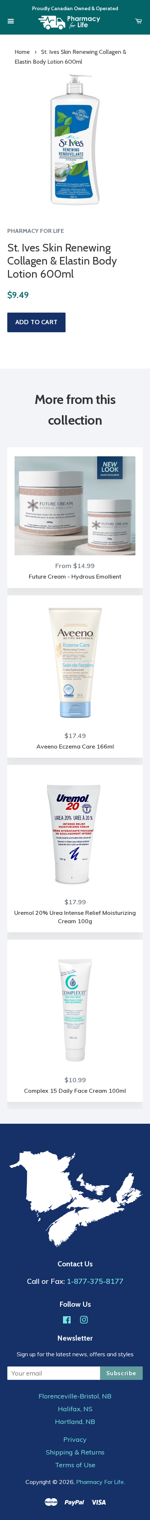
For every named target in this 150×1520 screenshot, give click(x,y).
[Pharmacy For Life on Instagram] (84, 1321)
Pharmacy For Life (100, 1481)
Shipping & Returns (75, 1452)
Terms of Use (75, 1465)
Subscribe (121, 1373)
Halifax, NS (75, 1409)
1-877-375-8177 (95, 1281)
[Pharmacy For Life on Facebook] (67, 1321)
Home (22, 51)
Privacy (75, 1439)
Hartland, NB (75, 1421)
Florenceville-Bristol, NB (75, 1396)
